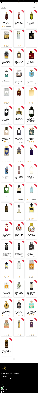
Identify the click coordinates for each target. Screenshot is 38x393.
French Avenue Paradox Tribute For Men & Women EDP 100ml (31, 216)
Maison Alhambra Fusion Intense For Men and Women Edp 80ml (31, 293)
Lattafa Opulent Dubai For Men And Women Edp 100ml (31, 81)
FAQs (2, 384)
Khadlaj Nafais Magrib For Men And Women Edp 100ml (19, 312)
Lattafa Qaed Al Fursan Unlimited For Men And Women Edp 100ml (6, 158)
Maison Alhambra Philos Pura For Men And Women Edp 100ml (31, 158)
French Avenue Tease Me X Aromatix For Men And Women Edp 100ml (6, 331)
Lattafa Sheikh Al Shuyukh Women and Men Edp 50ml (19, 81)
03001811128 (4, 376)
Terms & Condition (4, 389)
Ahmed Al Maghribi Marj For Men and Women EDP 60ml (19, 23)
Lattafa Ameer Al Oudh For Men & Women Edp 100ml (6, 62)
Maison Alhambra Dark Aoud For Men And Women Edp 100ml (18, 197)
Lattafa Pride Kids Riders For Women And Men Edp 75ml (19, 235)
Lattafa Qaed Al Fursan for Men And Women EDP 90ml (31, 42)
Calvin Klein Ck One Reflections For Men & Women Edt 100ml (30, 177)
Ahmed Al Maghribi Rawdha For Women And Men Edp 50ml (31, 23)
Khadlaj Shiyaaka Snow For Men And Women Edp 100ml (6, 100)
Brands (2, 383)
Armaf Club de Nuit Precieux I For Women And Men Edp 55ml (6, 119)
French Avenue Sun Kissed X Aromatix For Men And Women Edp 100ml (31, 312)
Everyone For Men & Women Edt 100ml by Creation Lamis (18, 216)
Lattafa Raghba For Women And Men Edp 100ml (18, 100)
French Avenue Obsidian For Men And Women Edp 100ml (19, 331)
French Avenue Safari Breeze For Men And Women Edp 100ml (5, 177)
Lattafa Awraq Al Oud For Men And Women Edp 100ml (19, 62)
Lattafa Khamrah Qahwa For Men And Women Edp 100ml (6, 42)
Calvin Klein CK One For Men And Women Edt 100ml (19, 273)
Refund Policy (3, 386)
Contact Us (3, 381)
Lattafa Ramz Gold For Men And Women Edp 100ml (31, 62)
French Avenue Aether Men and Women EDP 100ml (30, 139)
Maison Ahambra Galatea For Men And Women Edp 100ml (6, 312)
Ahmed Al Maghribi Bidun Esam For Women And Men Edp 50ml (6, 235)
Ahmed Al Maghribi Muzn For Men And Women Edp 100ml (19, 177)
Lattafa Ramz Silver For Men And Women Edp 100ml (31, 254)
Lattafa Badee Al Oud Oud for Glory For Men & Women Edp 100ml (6, 254)
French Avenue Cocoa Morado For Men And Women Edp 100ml (30, 331)
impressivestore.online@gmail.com (8, 378)
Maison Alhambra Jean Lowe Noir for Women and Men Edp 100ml (6, 216)
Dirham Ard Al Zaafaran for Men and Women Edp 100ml (19, 293)
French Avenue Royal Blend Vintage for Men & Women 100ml (31, 273)
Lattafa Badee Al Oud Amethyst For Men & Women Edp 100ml (18, 158)
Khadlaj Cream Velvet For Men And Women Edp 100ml (6, 139)
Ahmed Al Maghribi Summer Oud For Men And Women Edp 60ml (6, 351)
